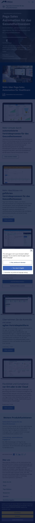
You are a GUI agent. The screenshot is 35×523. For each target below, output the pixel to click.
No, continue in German (18, 262)
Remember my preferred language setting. (16, 272)
